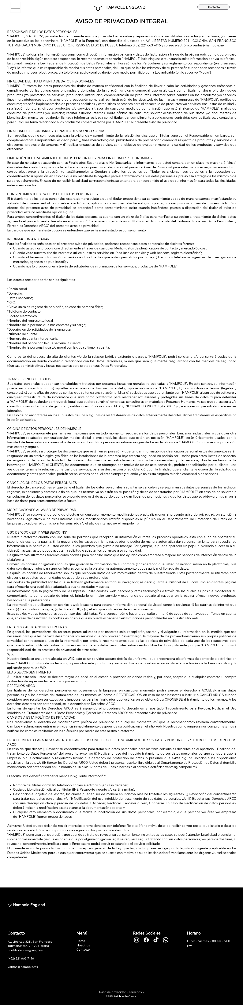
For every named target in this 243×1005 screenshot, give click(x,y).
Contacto (83, 949)
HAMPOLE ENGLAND (125, 7)
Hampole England (29, 904)
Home (81, 941)
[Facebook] (146, 940)
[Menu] (15, 7)
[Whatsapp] (165, 940)
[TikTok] (156, 940)
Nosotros (83, 945)
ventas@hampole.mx (208, 45)
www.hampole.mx (126, 523)
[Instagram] (136, 940)
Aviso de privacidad (112, 992)
